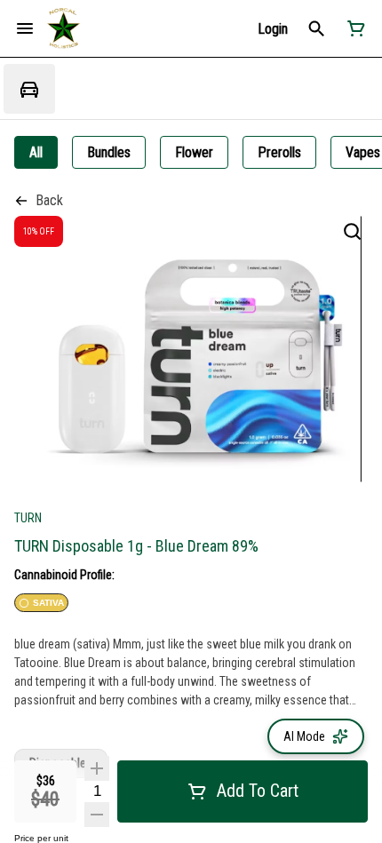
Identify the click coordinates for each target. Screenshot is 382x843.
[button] (273, 29)
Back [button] (49, 200)
